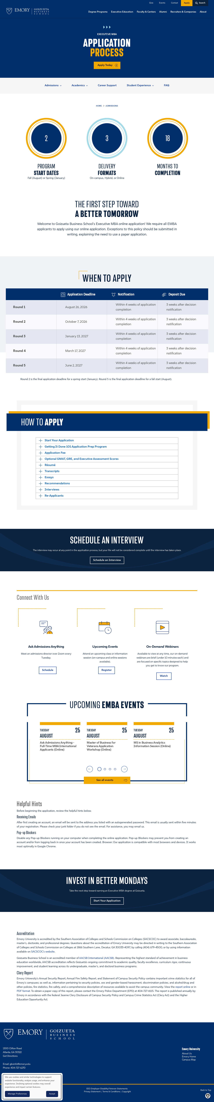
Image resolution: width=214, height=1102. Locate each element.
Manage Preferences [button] (17, 1094)
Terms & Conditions (111, 1092)
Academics (78, 85)
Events (162, 3)
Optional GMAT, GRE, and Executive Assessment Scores (82, 459)
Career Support (107, 85)
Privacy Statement (92, 1092)
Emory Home (189, 1057)
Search (0, 0)
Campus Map (189, 1060)
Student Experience (139, 85)
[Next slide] (124, 769)
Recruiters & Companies (183, 12)
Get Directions (10, 1056)
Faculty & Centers (146, 12)
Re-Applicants (54, 495)
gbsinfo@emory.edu (20, 1064)
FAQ (166, 85)
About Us (187, 1054)
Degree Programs (97, 12)
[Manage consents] (207, 1095)
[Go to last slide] (89, 769)
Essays (49, 477)
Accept (52, 1094)
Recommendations (57, 483)
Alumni (163, 12)
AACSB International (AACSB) (96, 958)
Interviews (52, 489)
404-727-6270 (18, 1068)
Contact (174, 3)
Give (151, 3)
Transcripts (52, 471)
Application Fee (55, 453)
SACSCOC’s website (43, 952)
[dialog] (32, 1086)
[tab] (99, 769)
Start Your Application (59, 440)
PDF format (23, 991)
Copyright (126, 1092)
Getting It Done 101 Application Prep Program (76, 446)
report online (182, 987)
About (203, 12)
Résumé (50, 465)
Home (99, 106)
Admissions (52, 85)
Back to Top (205, 1090)
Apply (187, 3)
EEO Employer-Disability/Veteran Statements (107, 1089)
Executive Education (122, 12)
